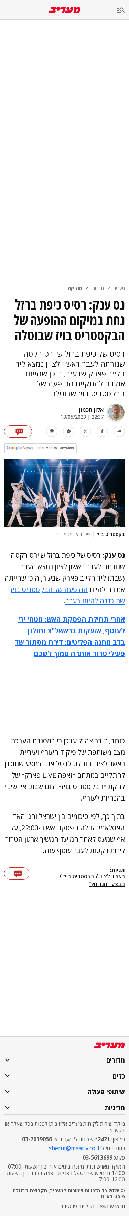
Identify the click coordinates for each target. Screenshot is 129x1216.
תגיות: (117, 870)
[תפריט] (123, 10)
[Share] (119, 431)
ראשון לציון (112, 877)
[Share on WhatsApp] (68, 431)
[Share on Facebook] (102, 431)
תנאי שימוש (112, 1206)
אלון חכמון (91, 409)
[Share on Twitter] (85, 431)
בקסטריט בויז (78, 877)
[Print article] (51, 431)
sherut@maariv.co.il (74, 1148)
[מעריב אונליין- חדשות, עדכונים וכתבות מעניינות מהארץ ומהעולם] (64, 10)
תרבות (98, 288)
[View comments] (18, 431)
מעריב (119, 288)
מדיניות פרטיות (78, 1206)
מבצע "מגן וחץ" (107, 884)
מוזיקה (75, 288)
